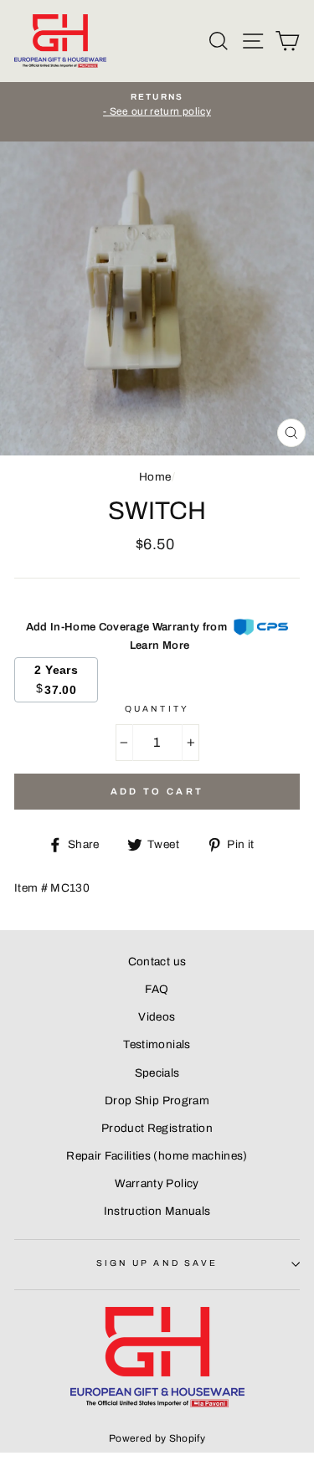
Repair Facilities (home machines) (156, 1156)
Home (155, 477)
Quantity (156, 708)
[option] (157, 105)
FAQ (156, 989)
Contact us (157, 961)
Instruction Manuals (157, 1211)
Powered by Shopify (157, 1438)
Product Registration (157, 1128)
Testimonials (156, 1044)
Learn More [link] (159, 645)
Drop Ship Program (157, 1100)
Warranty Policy (156, 1183)
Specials (157, 1073)
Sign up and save (157, 1263)
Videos (156, 1017)
